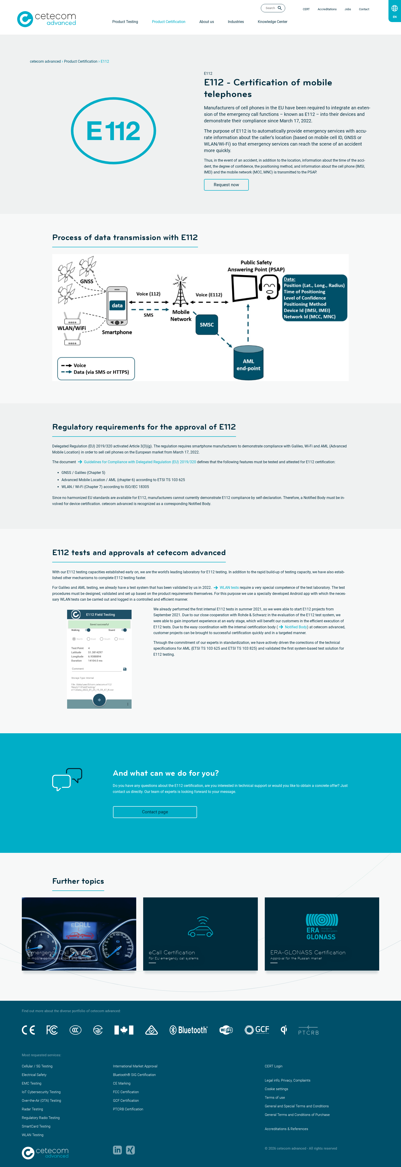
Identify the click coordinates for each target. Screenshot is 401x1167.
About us (206, 22)
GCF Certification (126, 1101)
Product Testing (125, 22)
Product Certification (168, 22)
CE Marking (121, 1083)
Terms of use (275, 1097)
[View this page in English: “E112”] (394, 16)
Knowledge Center (272, 22)
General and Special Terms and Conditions (297, 1106)
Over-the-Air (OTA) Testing (41, 1101)
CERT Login (273, 1066)
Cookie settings (276, 1089)
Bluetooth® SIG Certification (134, 1075)
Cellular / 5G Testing (37, 1066)
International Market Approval (135, 1066)
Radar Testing (32, 1109)
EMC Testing (31, 1083)
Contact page (155, 812)
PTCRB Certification (128, 1109)
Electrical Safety (34, 1075)
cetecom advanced (45, 61)
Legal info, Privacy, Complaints (287, 1080)
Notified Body (296, 627)
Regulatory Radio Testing (41, 1118)
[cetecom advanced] (46, 19)
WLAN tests (229, 587)
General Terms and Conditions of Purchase (297, 1115)
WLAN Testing (32, 1135)
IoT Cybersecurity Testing (41, 1092)
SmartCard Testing (36, 1126)
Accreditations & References (286, 1129)
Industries (236, 22)
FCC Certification (126, 1092)
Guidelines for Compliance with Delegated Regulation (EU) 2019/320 (140, 462)
